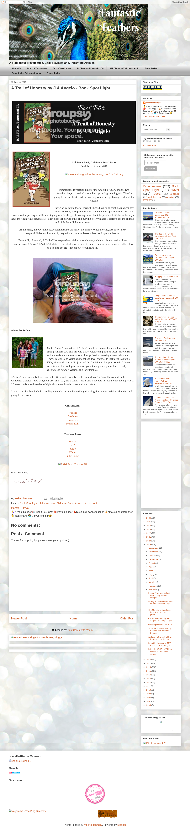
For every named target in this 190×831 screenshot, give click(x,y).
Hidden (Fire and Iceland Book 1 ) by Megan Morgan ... (159, 595)
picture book (90, 503)
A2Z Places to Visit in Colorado (124, 68)
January (152, 590)
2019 (148, 544)
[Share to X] (56, 498)
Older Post (127, 618)
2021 (148, 537)
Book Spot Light (29, 503)
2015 (148, 671)
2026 (148, 518)
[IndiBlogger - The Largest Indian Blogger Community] (107, 817)
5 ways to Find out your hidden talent (165, 339)
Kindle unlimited (150, 145)
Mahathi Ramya (153, 103)
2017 (148, 663)
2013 (148, 678)
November (153, 552)
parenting (170, 197)
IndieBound (72, 455)
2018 (148, 659)
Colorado (174, 194)
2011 (148, 686)
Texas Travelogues (62, 68)
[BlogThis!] (53, 498)
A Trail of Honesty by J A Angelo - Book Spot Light (160, 619)
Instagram (73, 419)
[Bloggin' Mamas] (95, 803)
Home (73, 618)
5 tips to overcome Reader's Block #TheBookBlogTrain (163, 380)
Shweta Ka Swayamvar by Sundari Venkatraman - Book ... (159, 630)
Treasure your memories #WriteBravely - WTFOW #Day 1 (166, 319)
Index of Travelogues (37, 68)
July (151, 567)
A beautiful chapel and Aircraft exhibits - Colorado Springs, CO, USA (166, 399)
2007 (148, 701)
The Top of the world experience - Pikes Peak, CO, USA (166, 236)
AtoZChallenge (154, 197)
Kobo (73, 448)
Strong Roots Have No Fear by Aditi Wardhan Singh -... (160, 603)
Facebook (73, 416)
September (154, 559)
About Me (16, 68)
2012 (148, 682)
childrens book (47, 503)
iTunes (72, 452)
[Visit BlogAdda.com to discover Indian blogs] (14, 773)
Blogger (121, 824)
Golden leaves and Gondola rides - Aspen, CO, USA (165, 257)
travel (175, 190)
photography (147, 200)
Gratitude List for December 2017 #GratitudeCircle (162, 214)
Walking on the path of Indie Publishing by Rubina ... (160, 638)
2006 (148, 705)
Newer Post (19, 618)
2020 (148, 541)
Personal (156, 194)
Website (73, 412)
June (151, 571)
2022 (148, 533)
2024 (148, 525)
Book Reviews (152, 68)
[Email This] (51, 498)
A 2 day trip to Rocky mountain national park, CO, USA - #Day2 (165, 359)
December (153, 548)
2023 (148, 529)
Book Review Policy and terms (26, 73)
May (151, 574)
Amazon (72, 441)
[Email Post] (45, 498)
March (152, 582)
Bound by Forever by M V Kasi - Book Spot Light (159, 644)
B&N (73, 445)
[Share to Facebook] (59, 498)
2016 (148, 667)
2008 (148, 697)
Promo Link (72, 423)
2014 (148, 675)
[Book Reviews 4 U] (20, 761)
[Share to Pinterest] (61, 498)
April (151, 578)
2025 (148, 522)
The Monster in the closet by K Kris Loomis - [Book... (159, 612)
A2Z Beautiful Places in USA (90, 68)
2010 (148, 690)
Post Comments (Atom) (80, 630)
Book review (152, 186)
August (152, 563)
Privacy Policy (53, 73)
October (152, 555)
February (153, 586)
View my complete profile (154, 116)
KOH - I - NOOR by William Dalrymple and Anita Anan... (160, 651)
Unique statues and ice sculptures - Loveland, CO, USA (166, 297)
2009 (148, 694)
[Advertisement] (161, 464)
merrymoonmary (93, 824)
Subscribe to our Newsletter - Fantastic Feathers (159, 156)
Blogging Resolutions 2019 (166, 276)
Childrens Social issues (69, 503)
